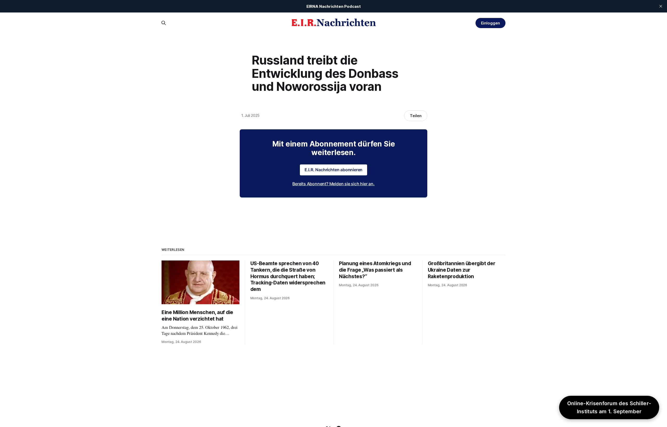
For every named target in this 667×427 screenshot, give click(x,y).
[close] (661, 6)
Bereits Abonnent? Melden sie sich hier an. (333, 183)
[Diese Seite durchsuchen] (163, 23)
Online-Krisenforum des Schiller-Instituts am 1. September (609, 407)
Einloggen (490, 23)
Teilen (416, 115)
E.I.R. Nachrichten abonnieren (334, 169)
